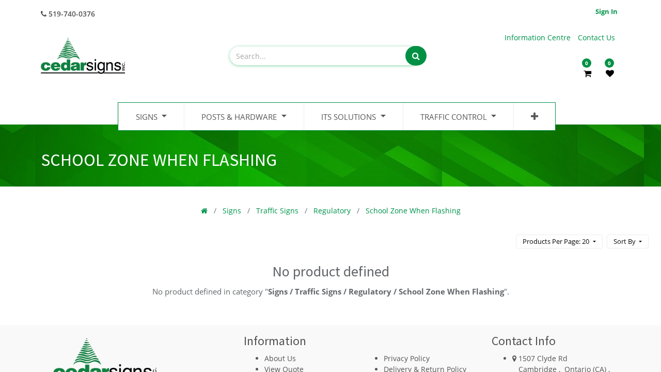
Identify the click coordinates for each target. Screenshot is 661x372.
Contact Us (596, 37)
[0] (587, 73)
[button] (534, 116)
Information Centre (539, 37)
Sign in (606, 11)
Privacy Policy (407, 358)
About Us (280, 358)
